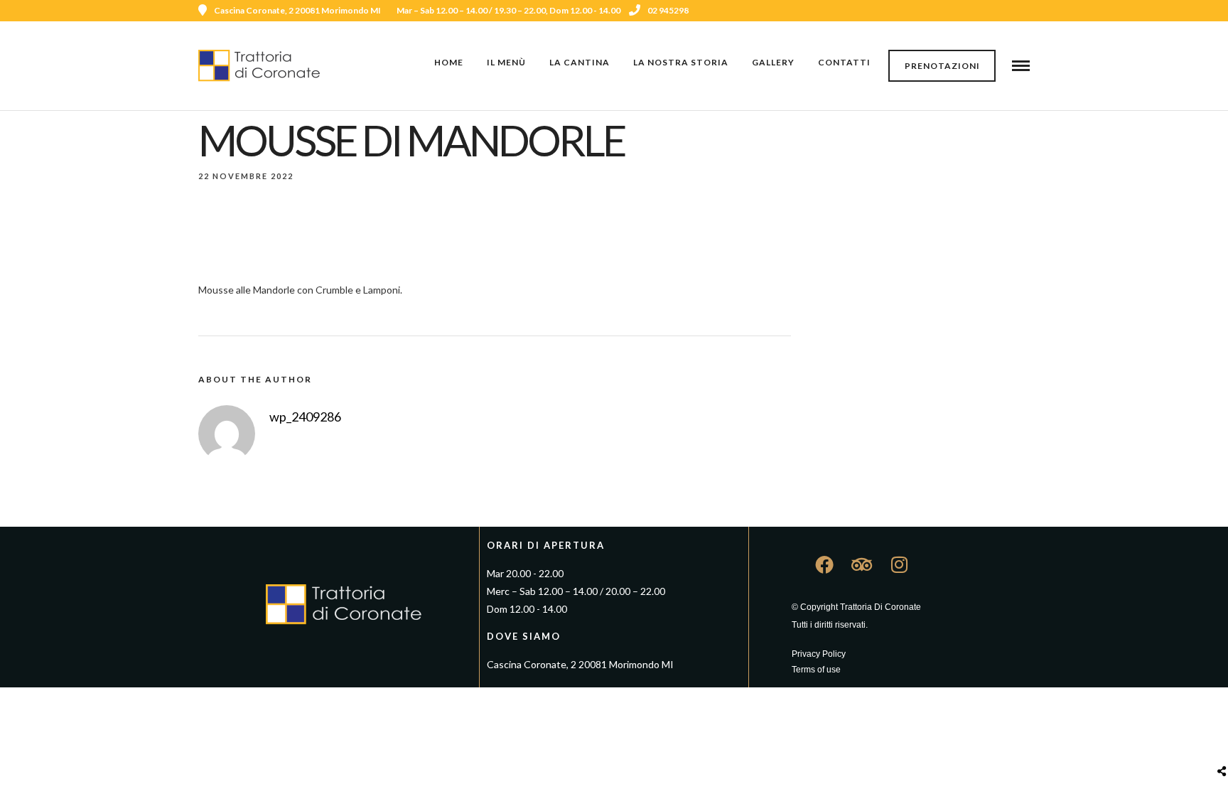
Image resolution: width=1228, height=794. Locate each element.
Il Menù (506, 62)
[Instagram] (1006, 10)
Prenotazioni (942, 65)
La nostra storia (680, 62)
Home (448, 62)
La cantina (579, 62)
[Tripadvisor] (1025, 10)
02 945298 (668, 10)
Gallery (773, 62)
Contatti (844, 62)
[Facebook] (824, 564)
